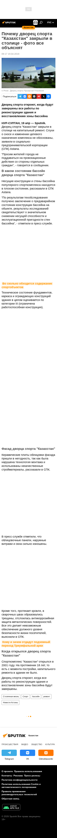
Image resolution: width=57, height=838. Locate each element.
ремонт (46, 696)
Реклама (18, 775)
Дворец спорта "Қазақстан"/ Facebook (27, 91)
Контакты (7, 775)
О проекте (7, 771)
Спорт (25, 696)
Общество (36, 744)
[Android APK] (11, 807)
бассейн (36, 696)
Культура (50, 744)
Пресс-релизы (32, 775)
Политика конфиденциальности (20, 780)
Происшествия (10, 744)
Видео (24, 744)
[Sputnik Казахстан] (9, 23)
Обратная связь (10, 798)
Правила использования (28, 771)
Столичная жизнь (11, 696)
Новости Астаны (10, 702)
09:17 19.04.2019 (10, 54)
